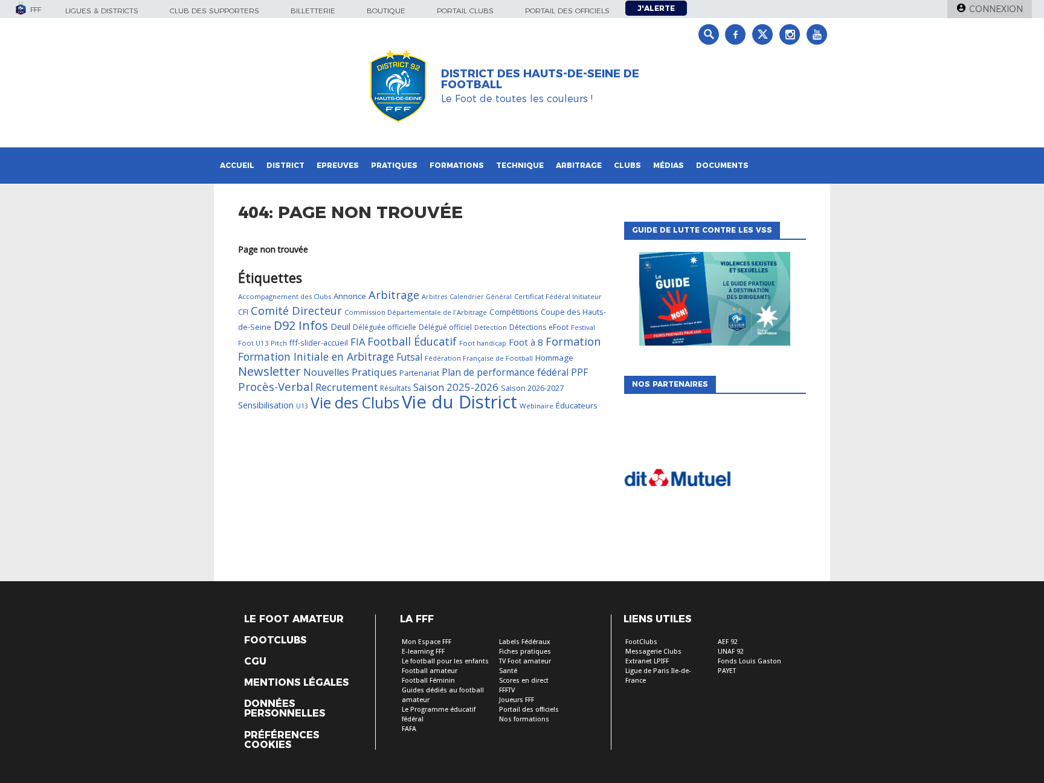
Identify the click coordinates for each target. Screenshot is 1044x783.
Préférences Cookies (281, 740)
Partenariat (419, 372)
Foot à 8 (526, 342)
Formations (457, 165)
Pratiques (394, 165)
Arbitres (434, 296)
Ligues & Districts (101, 10)
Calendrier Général (481, 296)
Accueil (237, 165)
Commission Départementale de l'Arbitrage (415, 312)
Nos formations (524, 719)
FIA (357, 342)
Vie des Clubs (355, 403)
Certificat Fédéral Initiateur (558, 296)
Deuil (340, 326)
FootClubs (641, 642)
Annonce (350, 296)
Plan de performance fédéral (505, 372)
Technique (520, 165)
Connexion (996, 9)
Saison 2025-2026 (455, 387)
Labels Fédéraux (524, 642)
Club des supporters (214, 10)
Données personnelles (284, 708)
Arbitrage (579, 165)
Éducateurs (577, 405)
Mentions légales (296, 683)
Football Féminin (428, 681)
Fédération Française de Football (479, 357)
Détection (490, 327)
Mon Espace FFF (426, 642)
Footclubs (275, 640)
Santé (508, 671)
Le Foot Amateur (294, 619)
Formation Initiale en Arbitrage (316, 356)
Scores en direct (524, 681)
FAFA (409, 729)
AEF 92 (728, 642)
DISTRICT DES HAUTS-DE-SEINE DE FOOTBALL (540, 79)
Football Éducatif (412, 341)
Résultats (395, 388)
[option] (714, 481)
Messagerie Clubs (653, 652)
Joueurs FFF (516, 700)
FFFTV (507, 690)
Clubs (627, 165)
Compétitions (513, 311)
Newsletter (269, 371)
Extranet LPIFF (647, 661)
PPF (579, 372)
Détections (527, 327)
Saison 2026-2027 (532, 387)
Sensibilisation (266, 405)
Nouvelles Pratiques (350, 372)
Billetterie (313, 10)
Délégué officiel (445, 327)
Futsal (409, 357)
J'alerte (656, 8)
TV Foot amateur (525, 661)
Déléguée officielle (384, 327)
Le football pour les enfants (445, 661)
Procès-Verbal (275, 386)
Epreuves (338, 165)
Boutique (386, 10)
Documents (722, 165)
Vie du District (459, 402)
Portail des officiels (567, 10)
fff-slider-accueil (318, 342)
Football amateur (429, 671)
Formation (573, 341)
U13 (302, 406)
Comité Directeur (296, 310)
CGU (255, 661)
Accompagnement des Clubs (284, 296)
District (285, 165)
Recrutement (346, 387)
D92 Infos (301, 325)
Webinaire (536, 405)
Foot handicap (482, 342)
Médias (668, 165)
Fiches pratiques (525, 652)
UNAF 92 (731, 652)
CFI (243, 311)
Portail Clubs (465, 10)
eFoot (559, 327)
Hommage (554, 357)
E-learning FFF (423, 652)
